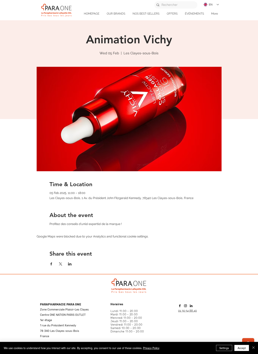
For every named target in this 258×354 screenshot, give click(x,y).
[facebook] (180, 306)
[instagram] (185, 306)
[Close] (253, 348)
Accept (242, 348)
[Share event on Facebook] (51, 263)
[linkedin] (191, 306)
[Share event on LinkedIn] (70, 263)
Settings (224, 348)
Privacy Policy (151, 348)
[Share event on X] (60, 263)
